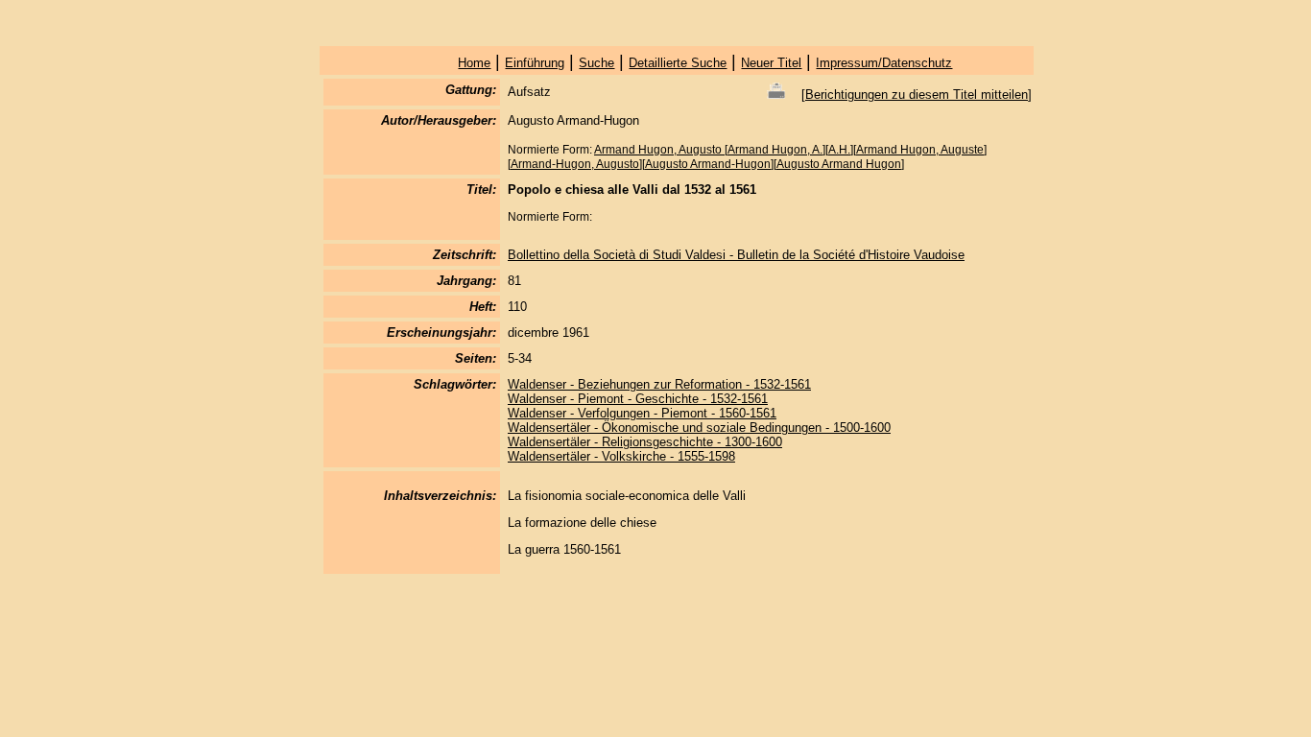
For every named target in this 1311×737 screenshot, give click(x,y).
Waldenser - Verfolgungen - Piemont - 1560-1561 (642, 413)
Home (474, 63)
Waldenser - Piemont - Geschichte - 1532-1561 (638, 399)
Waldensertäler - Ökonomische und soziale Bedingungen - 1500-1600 (699, 427)
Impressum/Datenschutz (884, 63)
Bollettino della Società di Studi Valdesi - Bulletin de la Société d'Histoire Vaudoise (736, 255)
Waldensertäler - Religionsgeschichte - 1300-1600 (645, 442)
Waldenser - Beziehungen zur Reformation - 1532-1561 (659, 384)
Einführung (534, 63)
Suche (596, 63)
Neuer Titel (771, 63)
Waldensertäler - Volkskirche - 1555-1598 (621, 456)
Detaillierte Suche (678, 63)
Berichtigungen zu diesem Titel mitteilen (916, 94)
